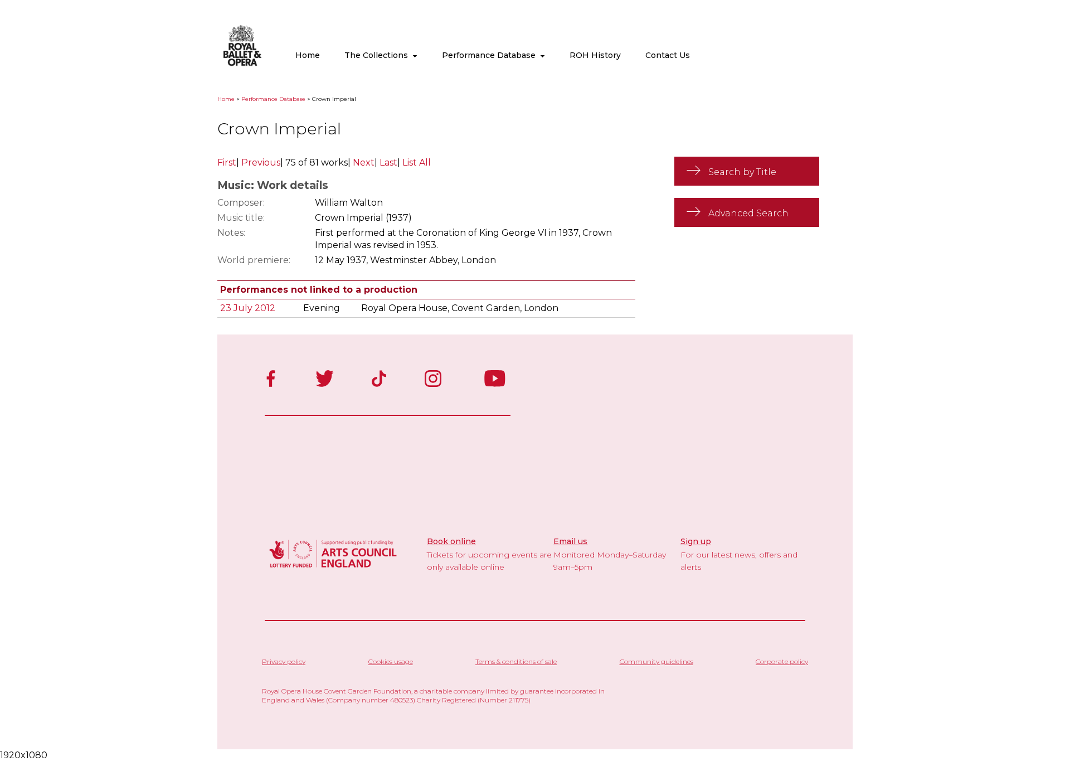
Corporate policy (782, 661)
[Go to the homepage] (242, 64)
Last (388, 162)
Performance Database (491, 55)
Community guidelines (656, 661)
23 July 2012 (247, 308)
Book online (451, 541)
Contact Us (667, 55)
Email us (570, 541)
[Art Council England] (333, 569)
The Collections (378, 55)
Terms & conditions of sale (516, 661)
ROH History (595, 55)
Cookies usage (390, 661)
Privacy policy (283, 661)
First (226, 162)
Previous (260, 162)
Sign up (695, 541)
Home (307, 55)
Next (363, 162)
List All (416, 162)
